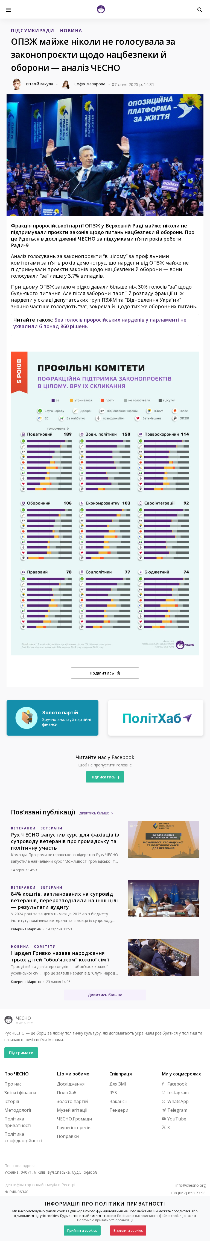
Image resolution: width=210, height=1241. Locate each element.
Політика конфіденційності (23, 1137)
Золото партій (72, 1101)
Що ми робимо (73, 1073)
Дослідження (70, 1084)
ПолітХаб (66, 1093)
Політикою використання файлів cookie (149, 1215)
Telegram (176, 1110)
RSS (113, 1093)
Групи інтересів (74, 1128)
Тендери (118, 1110)
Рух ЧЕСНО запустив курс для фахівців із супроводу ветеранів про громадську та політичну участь (65, 841)
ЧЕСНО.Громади (74, 1119)
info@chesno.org (191, 1185)
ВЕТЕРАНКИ (23, 828)
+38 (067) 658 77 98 (188, 1193)
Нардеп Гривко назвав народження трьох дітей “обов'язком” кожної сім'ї (60, 956)
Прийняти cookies (82, 1230)
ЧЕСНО (23, 1018)
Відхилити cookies (128, 1230)
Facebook (176, 1084)
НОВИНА (71, 31)
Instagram (177, 1093)
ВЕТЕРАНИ (51, 828)
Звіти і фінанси (20, 1093)
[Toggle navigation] (8, 9)
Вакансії (118, 1101)
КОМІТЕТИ (45, 946)
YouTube (176, 1119)
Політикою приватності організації (105, 1220)
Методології (17, 1110)
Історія (11, 1101)
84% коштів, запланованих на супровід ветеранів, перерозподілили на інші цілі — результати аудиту (64, 900)
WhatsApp (177, 1101)
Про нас (12, 1084)
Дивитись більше (94, 813)
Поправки (68, 1136)
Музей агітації (72, 1110)
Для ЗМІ (117, 1084)
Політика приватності (17, 1122)
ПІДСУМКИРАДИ (32, 31)
